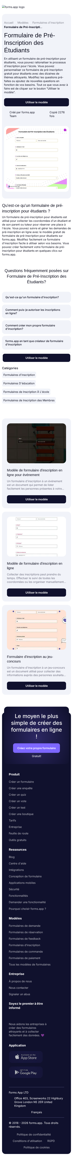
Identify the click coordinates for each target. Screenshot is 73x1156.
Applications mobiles (22, 882)
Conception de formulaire (25, 876)
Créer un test (17, 807)
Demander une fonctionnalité (27, 902)
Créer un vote (17, 801)
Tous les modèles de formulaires (29, 964)
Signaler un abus (19, 994)
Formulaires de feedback (25, 938)
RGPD (51, 1141)
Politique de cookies (37, 1147)
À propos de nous (20, 981)
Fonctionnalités (18, 895)
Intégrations (16, 870)
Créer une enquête (20, 788)
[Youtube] (34, 1016)
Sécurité (14, 889)
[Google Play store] (28, 1072)
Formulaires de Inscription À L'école (26, 391)
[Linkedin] (11, 1016)
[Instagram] (19, 1016)
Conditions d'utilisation (27, 1141)
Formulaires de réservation (26, 932)
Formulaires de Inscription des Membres (28, 400)
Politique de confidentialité (34, 1134)
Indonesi (37, 1083)
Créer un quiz (17, 794)
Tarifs (12, 820)
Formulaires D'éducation (18, 383)
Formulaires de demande (24, 925)
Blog (12, 857)
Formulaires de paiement (24, 958)
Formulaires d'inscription (19, 375)
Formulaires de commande (26, 951)
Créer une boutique (21, 814)
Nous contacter (18, 987)
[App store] (28, 1057)
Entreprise (15, 827)
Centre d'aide (17, 863)
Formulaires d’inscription (24, 945)
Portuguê (38, 1090)
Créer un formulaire (21, 781)
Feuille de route (18, 833)
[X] (26, 1016)
